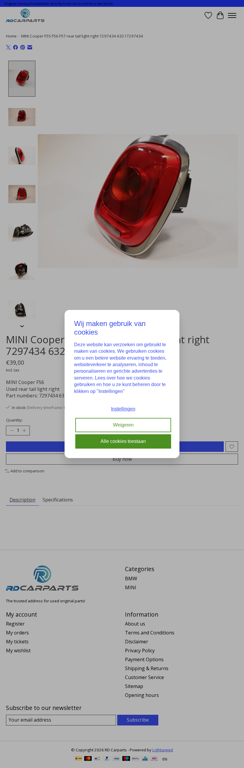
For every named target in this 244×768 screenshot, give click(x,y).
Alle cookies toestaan (123, 441)
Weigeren (123, 425)
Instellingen (123, 408)
